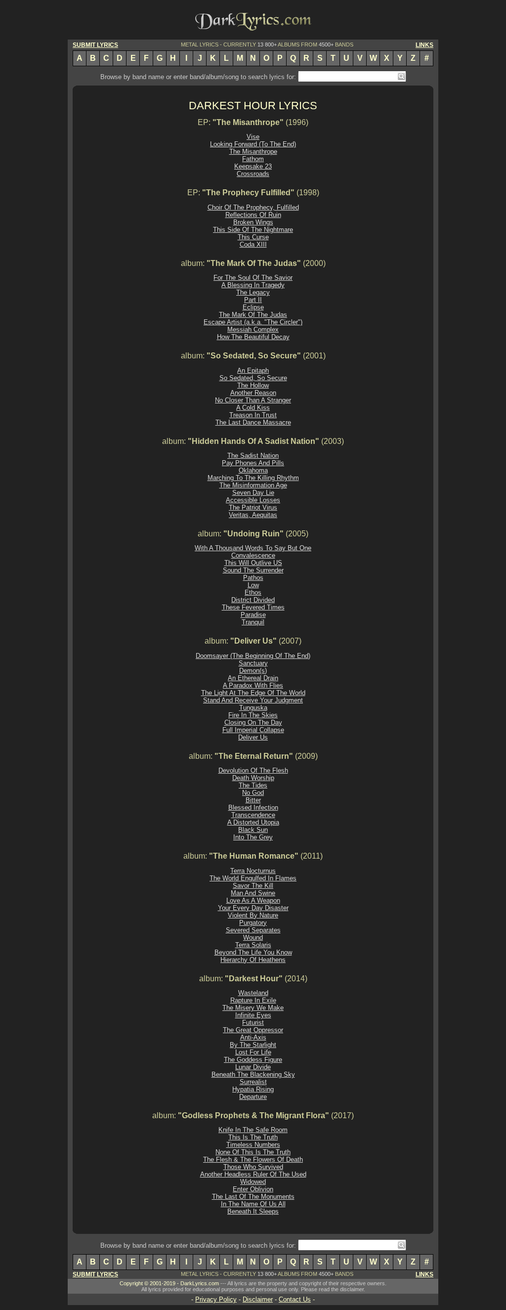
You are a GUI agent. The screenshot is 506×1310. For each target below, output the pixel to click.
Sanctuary (253, 663)
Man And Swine (253, 893)
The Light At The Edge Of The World (253, 693)
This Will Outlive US (253, 563)
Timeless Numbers (253, 1144)
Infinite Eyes (253, 1015)
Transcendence (253, 815)
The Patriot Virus (253, 507)
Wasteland (253, 993)
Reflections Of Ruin (253, 214)
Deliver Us (253, 737)
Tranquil (253, 622)
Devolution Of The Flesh (253, 770)
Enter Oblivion (253, 1189)
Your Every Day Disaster (253, 908)
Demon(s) (253, 670)
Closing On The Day (253, 722)
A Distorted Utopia (253, 822)
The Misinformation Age (253, 485)
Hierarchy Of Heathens (253, 959)
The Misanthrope (253, 151)
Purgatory (253, 922)
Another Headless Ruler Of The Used (253, 1174)
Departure (253, 1096)
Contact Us (295, 1299)
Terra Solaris (253, 945)
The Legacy (253, 292)
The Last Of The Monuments (253, 1196)
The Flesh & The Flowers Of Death (253, 1159)
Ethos (253, 592)
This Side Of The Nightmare (253, 229)
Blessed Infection (253, 807)
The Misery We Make (253, 1007)
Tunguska (253, 707)
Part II (253, 300)
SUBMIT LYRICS (95, 45)
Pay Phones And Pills (253, 463)
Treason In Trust (253, 415)
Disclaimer (258, 1299)
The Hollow (253, 385)
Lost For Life (253, 1052)
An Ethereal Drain (253, 678)
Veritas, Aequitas (253, 515)
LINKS (424, 45)
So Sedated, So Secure (253, 378)
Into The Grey (253, 837)
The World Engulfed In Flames (253, 878)
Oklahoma (253, 470)
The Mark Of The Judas (253, 314)
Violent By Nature (253, 915)
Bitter (253, 800)
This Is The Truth (253, 1137)
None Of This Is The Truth (253, 1152)
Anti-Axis (253, 1037)
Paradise (253, 614)
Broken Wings (253, 222)
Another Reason (253, 392)
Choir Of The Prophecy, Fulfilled (253, 207)
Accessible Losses (253, 500)
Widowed (253, 1181)
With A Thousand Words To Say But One (253, 548)
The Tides (253, 785)
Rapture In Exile (253, 1000)
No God (253, 792)
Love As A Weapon (253, 900)
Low (253, 585)
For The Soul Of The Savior (253, 277)
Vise (253, 136)
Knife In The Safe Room (253, 1130)
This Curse (253, 237)
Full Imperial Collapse (253, 730)
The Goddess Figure (253, 1059)
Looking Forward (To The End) (253, 144)
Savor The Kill (253, 885)
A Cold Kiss (253, 407)
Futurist (253, 1022)
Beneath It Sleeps (253, 1211)
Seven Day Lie (253, 492)
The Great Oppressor (253, 1030)
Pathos (253, 577)
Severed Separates (253, 930)
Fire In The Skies (253, 715)
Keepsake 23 (253, 166)
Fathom (253, 159)
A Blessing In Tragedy (253, 285)
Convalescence (253, 555)
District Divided (253, 600)
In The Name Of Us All (253, 1204)
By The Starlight (253, 1044)
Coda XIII (253, 244)
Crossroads (253, 173)
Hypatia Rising (253, 1089)
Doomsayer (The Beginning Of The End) (253, 655)
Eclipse (253, 307)
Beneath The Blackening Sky (253, 1074)
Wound (253, 937)
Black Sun (253, 829)
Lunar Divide (253, 1067)
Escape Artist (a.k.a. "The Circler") (253, 322)
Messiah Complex (253, 329)
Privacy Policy (216, 1299)
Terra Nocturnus (253, 870)
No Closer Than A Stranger (253, 400)
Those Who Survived (253, 1167)
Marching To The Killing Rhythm (253, 477)
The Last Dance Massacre (253, 422)
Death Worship (253, 778)
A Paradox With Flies (253, 685)
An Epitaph (253, 370)
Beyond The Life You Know (253, 952)
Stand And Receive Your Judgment (253, 700)
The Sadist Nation (253, 455)
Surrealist (253, 1082)
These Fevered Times (253, 607)
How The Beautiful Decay (253, 337)
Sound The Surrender (253, 570)
